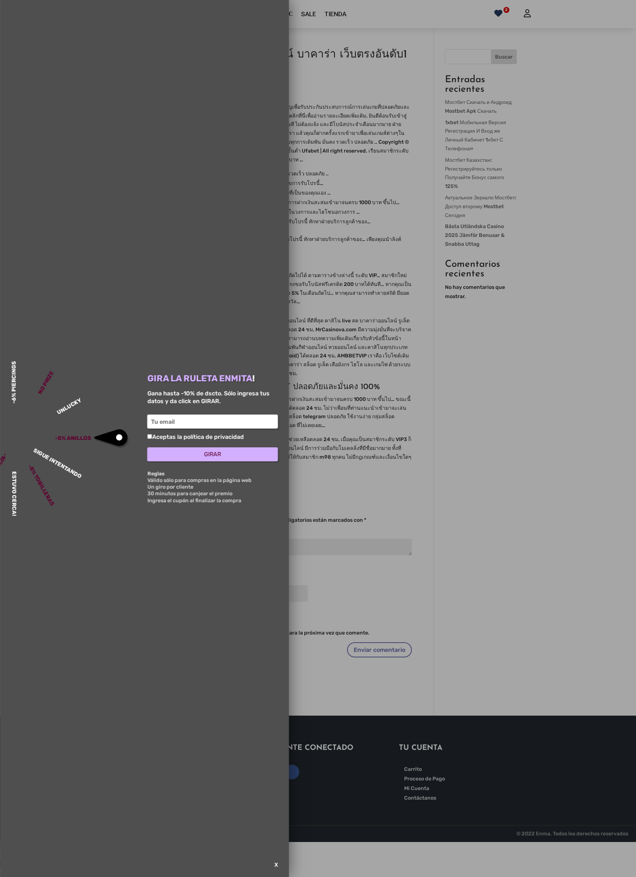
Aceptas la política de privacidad (198, 436)
